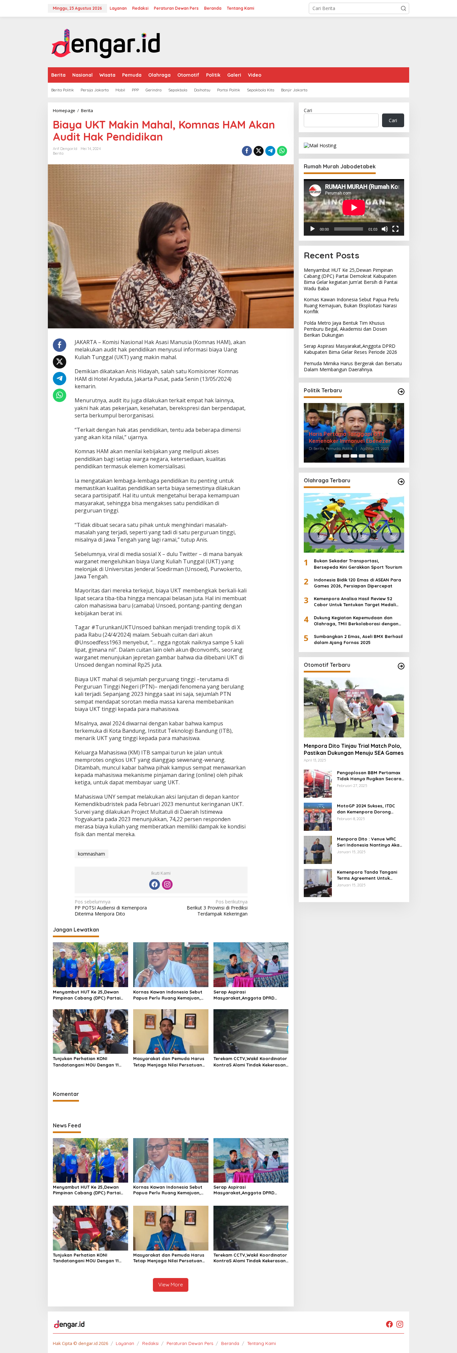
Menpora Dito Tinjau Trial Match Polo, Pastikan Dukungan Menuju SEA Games (353, 749)
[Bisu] (384, 229)
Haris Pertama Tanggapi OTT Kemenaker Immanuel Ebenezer (350, 437)
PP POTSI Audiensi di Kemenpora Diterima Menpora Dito (111, 908)
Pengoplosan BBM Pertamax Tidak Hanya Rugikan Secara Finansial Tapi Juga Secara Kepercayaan (369, 776)
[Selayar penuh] (395, 229)
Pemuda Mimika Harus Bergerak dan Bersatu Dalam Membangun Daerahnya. (353, 366)
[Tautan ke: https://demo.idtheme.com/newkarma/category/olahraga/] (401, 482)
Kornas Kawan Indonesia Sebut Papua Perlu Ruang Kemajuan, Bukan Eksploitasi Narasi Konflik (168, 995)
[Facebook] (154, 884)
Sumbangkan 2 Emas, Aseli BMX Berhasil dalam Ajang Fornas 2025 (358, 639)
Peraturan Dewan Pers (190, 1343)
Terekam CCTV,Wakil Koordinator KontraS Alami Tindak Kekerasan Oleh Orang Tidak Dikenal (250, 1061)
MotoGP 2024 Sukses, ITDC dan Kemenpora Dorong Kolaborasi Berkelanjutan (366, 809)
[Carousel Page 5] (370, 456)
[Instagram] (167, 884)
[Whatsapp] (282, 151)
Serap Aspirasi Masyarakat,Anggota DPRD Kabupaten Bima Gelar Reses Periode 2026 (246, 995)
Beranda (230, 1343)
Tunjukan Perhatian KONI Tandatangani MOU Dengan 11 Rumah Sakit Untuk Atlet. (86, 1061)
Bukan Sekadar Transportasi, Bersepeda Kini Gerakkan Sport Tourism (358, 563)
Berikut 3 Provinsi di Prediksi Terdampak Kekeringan (217, 908)
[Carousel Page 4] (362, 456)
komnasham (91, 854)
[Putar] (312, 229)
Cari (308, 110)
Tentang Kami (261, 1343)
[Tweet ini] (259, 151)
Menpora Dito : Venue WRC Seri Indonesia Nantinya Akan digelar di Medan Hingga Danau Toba (369, 842)
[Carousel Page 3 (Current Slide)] (354, 456)
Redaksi (150, 1343)
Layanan (125, 1343)
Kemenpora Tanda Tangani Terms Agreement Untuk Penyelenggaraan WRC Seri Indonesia (367, 875)
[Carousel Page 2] (346, 456)
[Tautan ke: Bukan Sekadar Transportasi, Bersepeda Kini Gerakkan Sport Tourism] (354, 523)
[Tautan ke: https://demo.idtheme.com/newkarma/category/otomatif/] (401, 666)
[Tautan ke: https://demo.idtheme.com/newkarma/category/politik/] (401, 392)
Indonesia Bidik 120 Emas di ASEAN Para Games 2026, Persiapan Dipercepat (357, 582)
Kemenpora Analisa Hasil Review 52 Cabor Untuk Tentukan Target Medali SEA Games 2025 (355, 602)
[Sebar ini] (247, 151)
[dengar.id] (106, 41)
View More (170, 1284)
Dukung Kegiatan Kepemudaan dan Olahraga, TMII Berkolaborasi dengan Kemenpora (356, 621)
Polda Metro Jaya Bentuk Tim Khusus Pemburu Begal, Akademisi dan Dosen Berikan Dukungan (345, 328)
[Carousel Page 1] (338, 456)
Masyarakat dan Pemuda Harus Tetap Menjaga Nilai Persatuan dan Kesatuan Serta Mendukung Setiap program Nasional (169, 1061)
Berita (58, 153)
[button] (403, 8)
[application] (354, 207)
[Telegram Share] (270, 151)
